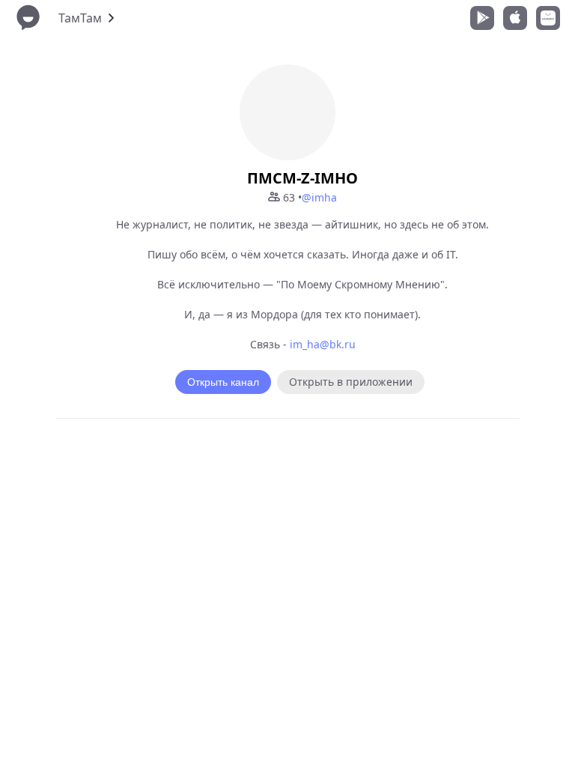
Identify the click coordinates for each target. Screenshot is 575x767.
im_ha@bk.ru (323, 344)
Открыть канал (223, 382)
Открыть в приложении (351, 382)
